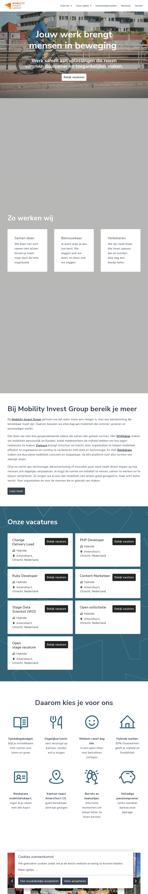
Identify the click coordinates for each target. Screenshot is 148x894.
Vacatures (126, 5)
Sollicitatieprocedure (106, 5)
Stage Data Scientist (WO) (24, 609)
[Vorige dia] (12, 881)
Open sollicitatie (93, 607)
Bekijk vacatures (74, 77)
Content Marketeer (95, 576)
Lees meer (16, 491)
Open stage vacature (24, 645)
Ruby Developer (25, 576)
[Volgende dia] (135, 881)
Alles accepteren (75, 881)
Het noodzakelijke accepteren (39, 881)
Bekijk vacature (56, 541)
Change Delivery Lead (23, 542)
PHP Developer (92, 540)
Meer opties (26, 870)
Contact (139, 5)
